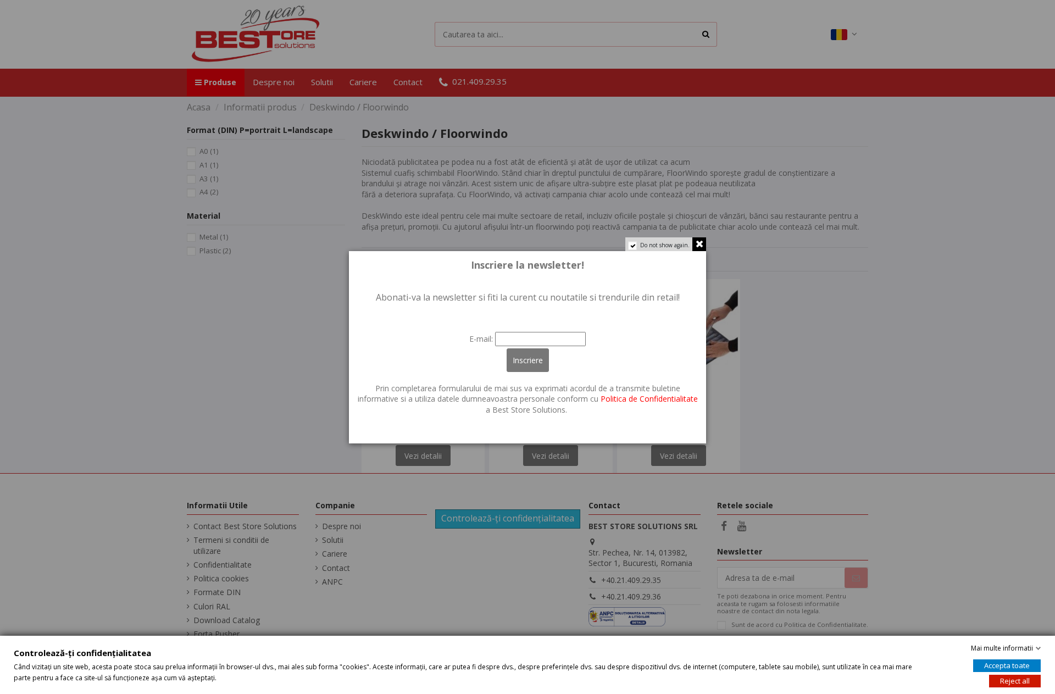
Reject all (1015, 681)
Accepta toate (1007, 665)
